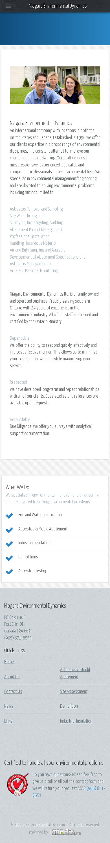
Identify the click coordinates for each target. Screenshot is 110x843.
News (8, 706)
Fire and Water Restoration (40, 515)
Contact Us (13, 691)
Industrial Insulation (34, 543)
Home (9, 662)
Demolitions (28, 557)
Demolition (69, 706)
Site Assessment (73, 691)
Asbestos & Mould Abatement (42, 529)
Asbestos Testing (32, 571)
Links (8, 721)
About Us (11, 677)
